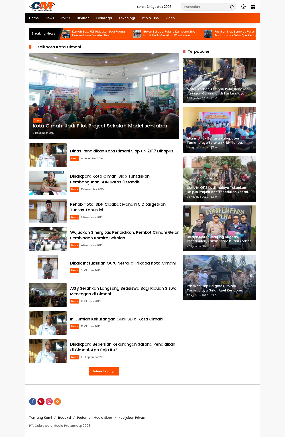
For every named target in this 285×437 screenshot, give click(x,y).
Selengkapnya (104, 371)
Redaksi (64, 417)
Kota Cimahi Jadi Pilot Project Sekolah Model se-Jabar (100, 126)
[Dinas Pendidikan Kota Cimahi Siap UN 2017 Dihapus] (48, 155)
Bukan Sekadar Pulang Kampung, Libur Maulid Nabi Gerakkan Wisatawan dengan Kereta (153, 33)
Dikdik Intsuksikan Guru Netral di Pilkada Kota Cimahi (123, 263)
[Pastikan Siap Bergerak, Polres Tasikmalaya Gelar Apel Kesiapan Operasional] (192, 34)
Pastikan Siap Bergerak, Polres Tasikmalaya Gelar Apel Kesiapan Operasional (222, 33)
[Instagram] (49, 401)
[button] (231, 6)
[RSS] (57, 401)
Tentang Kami (40, 417)
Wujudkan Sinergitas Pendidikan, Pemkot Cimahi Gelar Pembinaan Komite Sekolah (124, 235)
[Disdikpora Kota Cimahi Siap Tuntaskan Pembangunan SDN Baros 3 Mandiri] (48, 183)
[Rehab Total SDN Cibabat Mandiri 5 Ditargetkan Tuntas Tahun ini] (48, 211)
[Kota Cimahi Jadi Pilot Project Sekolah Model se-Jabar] (104, 96)
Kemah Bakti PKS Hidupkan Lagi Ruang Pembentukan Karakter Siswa (82, 33)
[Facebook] (32, 401)
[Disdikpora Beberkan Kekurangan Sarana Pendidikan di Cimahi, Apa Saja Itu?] (48, 351)
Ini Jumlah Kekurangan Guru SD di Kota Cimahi (116, 319)
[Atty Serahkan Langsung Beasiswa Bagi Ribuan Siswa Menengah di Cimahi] (48, 295)
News (37, 120)
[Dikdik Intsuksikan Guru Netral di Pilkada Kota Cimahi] (48, 267)
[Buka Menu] (253, 6)
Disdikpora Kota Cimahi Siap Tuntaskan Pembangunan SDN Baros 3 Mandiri (110, 179)
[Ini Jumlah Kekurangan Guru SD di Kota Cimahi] (48, 323)
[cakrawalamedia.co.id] (68, 6)
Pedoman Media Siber (94, 417)
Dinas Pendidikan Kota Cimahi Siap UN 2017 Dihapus (121, 151)
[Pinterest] (41, 401)
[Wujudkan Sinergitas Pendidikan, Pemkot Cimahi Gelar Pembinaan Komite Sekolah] (48, 239)
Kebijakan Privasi (131, 417)
